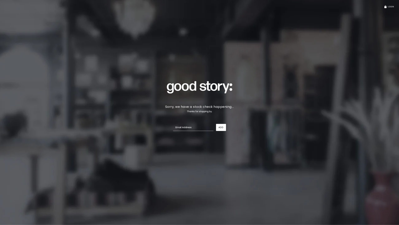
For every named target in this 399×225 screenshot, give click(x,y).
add (221, 127)
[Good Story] (199, 87)
